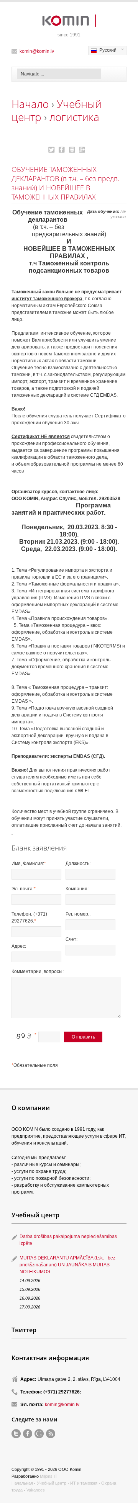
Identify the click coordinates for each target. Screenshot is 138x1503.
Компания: (77, 888)
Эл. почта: (24, 888)
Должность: (78, 863)
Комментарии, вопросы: (38, 971)
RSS (50, 1433)
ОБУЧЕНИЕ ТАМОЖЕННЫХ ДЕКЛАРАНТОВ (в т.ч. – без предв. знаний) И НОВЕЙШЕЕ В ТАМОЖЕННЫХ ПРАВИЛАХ (51, 150)
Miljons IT (49, 1476)
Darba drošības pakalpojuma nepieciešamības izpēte (68, 1240)
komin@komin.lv (37, 51)
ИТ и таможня (83, 1483)
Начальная (22, 1483)
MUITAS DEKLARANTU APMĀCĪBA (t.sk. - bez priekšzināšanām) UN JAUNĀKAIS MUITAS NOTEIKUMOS (67, 1264)
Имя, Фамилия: (29, 863)
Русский (102, 50)
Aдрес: (19, 946)
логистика (74, 117)
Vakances (35, 1490)
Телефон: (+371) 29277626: (29, 917)
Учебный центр (51, 1483)
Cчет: (71, 939)
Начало (30, 103)
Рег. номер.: (78, 914)
